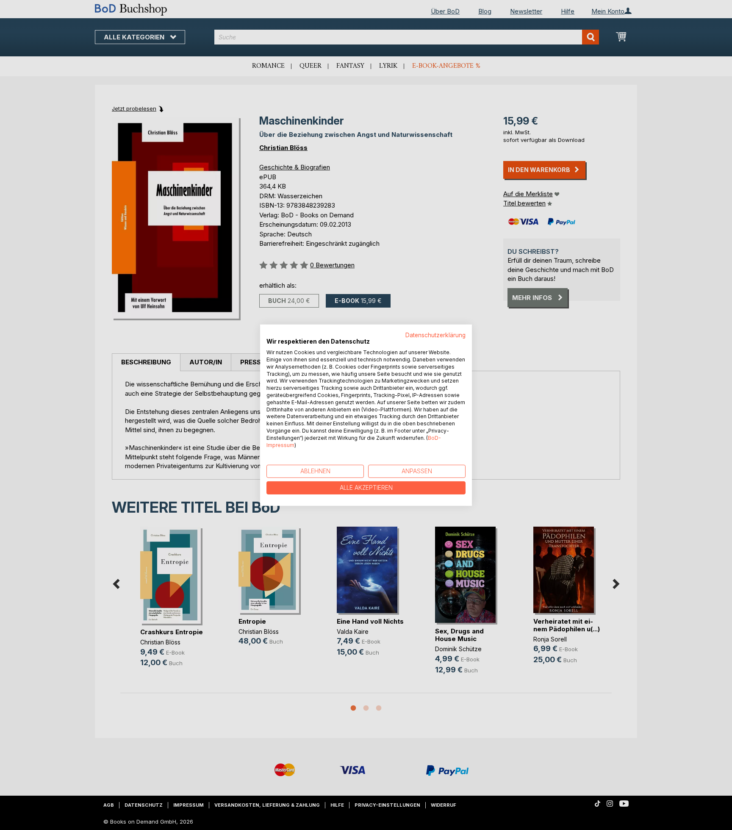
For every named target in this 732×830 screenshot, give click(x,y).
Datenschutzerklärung (435, 334)
